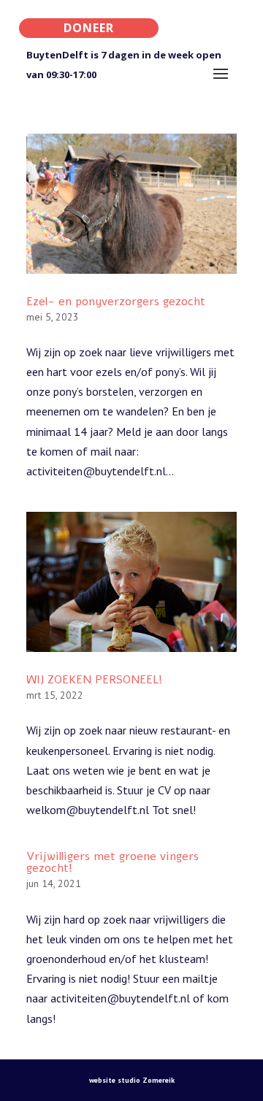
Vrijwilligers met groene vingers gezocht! (112, 862)
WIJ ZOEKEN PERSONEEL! (94, 680)
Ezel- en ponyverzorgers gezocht (115, 302)
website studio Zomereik (132, 1080)
